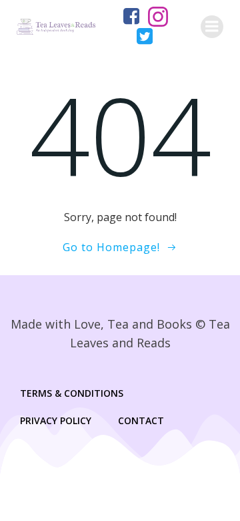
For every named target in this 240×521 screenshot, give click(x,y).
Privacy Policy (55, 420)
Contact (141, 420)
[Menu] (212, 26)
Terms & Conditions (71, 393)
